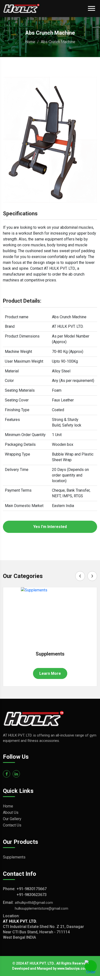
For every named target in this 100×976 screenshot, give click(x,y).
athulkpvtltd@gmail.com (34, 902)
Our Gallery (12, 819)
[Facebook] (6, 773)
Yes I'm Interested (50, 526)
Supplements (50, 654)
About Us (10, 812)
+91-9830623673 (32, 894)
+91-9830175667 (32, 888)
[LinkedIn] (16, 773)
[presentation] (80, 576)
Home (30, 42)
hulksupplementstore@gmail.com (41, 908)
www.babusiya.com (72, 968)
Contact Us (12, 825)
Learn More (50, 673)
